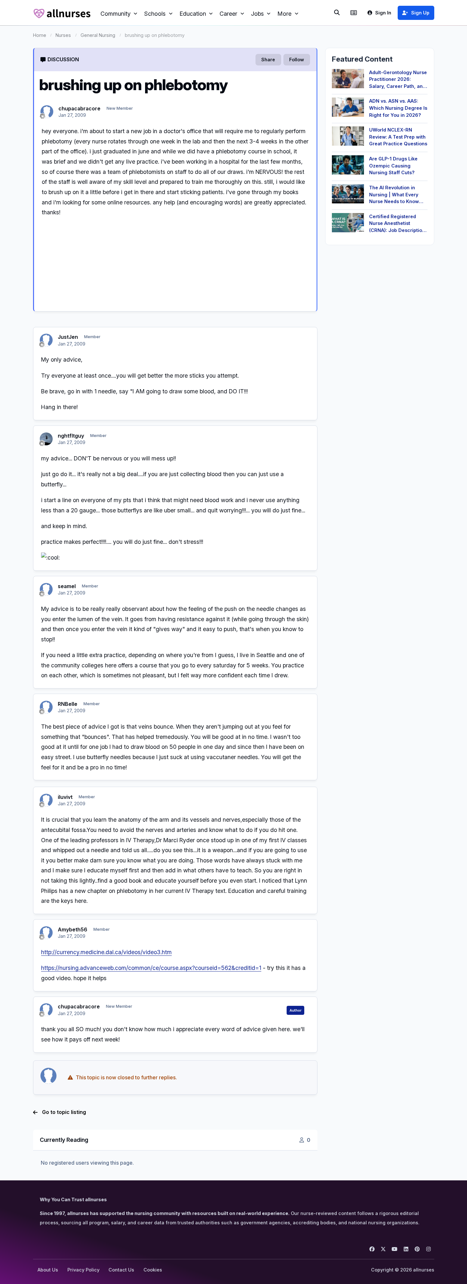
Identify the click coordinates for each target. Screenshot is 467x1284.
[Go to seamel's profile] (46, 589)
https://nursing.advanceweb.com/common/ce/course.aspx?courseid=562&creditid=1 (151, 967)
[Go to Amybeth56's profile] (46, 932)
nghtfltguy (71, 435)
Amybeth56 (72, 929)
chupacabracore (79, 108)
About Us (48, 1269)
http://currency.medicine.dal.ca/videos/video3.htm (106, 952)
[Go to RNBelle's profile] (46, 707)
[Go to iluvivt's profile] (46, 800)
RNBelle (67, 704)
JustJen (68, 337)
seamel (67, 586)
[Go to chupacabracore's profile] (46, 111)
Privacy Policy (83, 1269)
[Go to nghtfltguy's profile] (46, 438)
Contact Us (121, 1269)
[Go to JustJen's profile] (46, 340)
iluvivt (65, 797)
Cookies (152, 1269)
